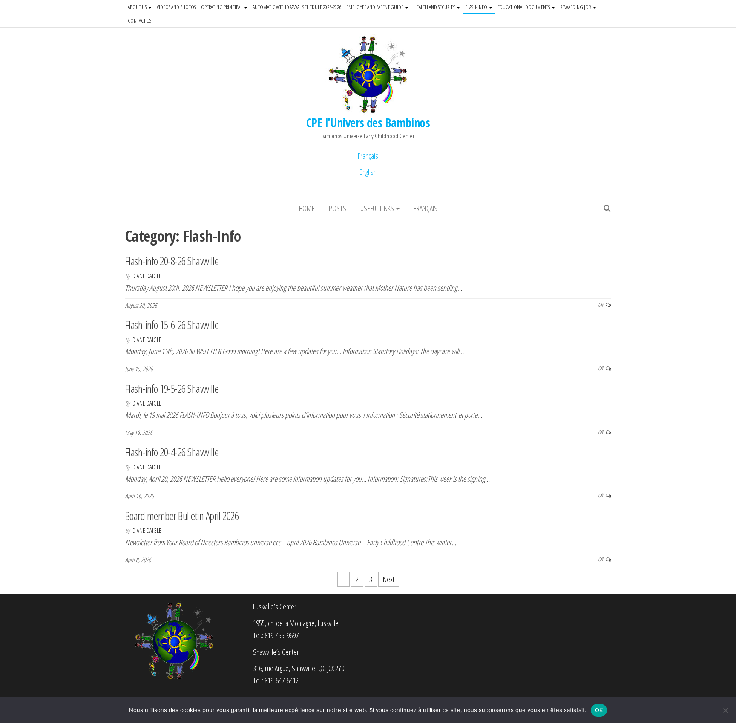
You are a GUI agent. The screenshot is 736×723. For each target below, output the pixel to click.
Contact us (139, 20)
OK (599, 709)
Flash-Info (476, 7)
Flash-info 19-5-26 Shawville (171, 388)
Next (388, 579)
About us (137, 7)
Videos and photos (176, 7)
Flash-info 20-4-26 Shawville (171, 452)
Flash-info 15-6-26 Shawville (171, 324)
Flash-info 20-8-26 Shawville (171, 261)
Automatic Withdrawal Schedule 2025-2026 (297, 7)
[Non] (725, 710)
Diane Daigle (146, 276)
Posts (337, 208)
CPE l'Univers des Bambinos (368, 122)
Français (368, 156)
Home (307, 208)
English (368, 172)
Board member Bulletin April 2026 (182, 515)
